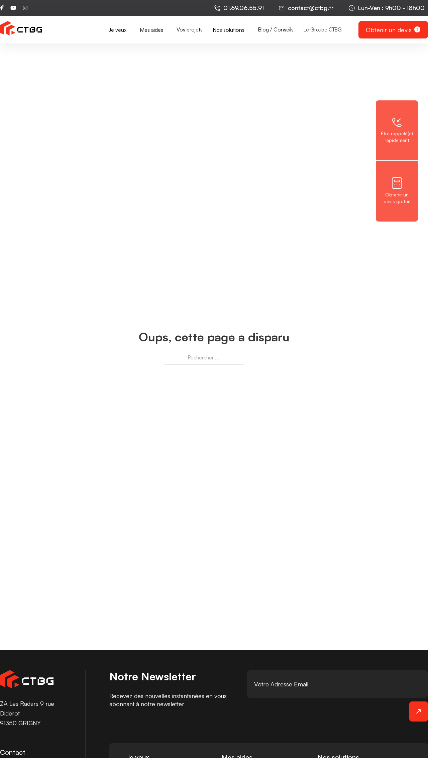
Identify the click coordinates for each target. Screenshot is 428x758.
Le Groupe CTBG (323, 29)
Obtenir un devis (389, 29)
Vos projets (190, 29)
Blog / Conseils (276, 29)
